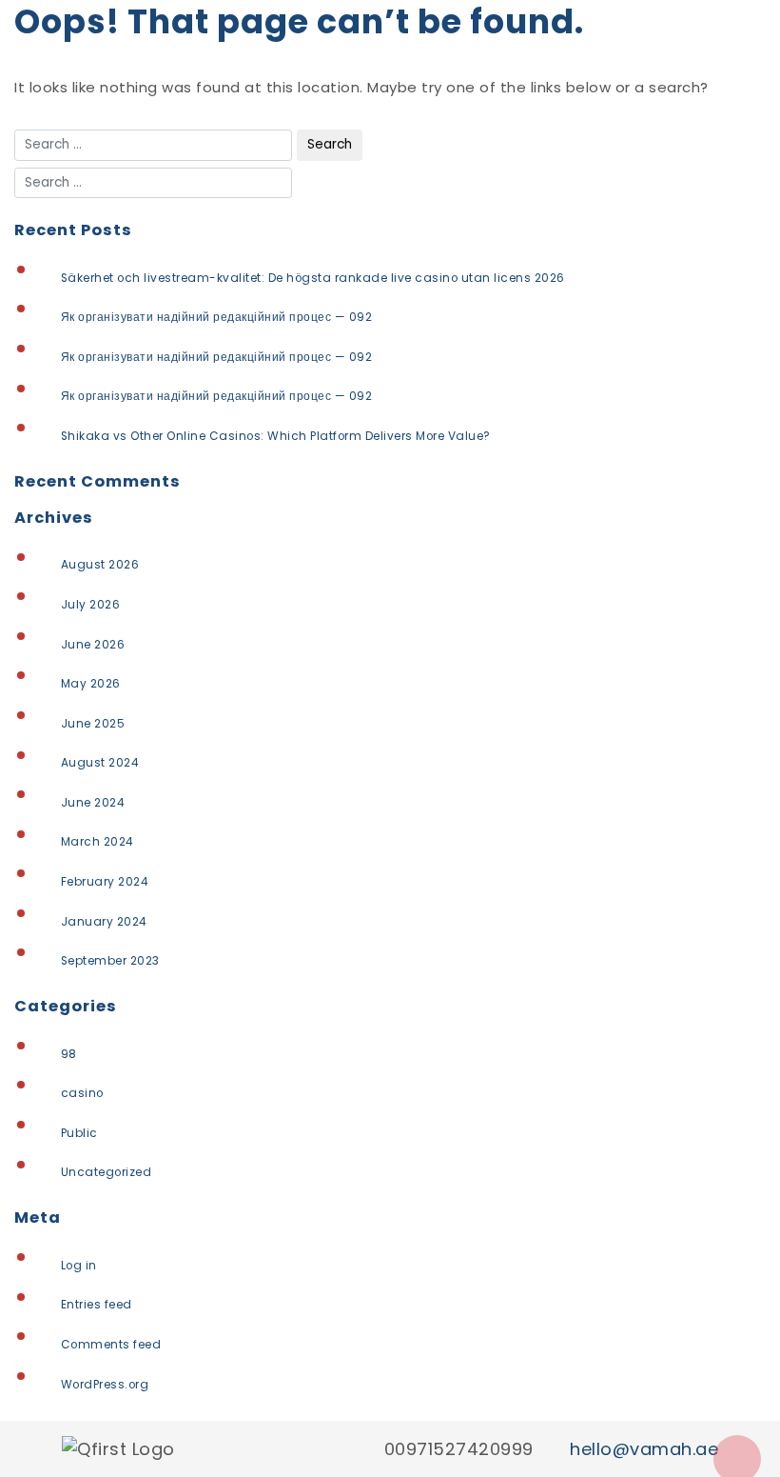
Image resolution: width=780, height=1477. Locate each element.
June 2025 (93, 723)
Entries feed (96, 1304)
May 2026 (91, 683)
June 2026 (93, 644)
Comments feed (111, 1344)
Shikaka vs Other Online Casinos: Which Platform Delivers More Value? (276, 436)
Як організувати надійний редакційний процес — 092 (217, 317)
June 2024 (93, 802)
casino (82, 1093)
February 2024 (105, 881)
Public (79, 1133)
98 (69, 1054)
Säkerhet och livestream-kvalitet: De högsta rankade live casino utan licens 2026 (313, 278)
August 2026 (100, 564)
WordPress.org (105, 1384)
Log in (79, 1265)
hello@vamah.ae (644, 1449)
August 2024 (100, 762)
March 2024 (97, 841)
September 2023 (110, 960)
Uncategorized (106, 1172)
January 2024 (104, 921)
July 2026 (91, 604)
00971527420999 (459, 1449)
